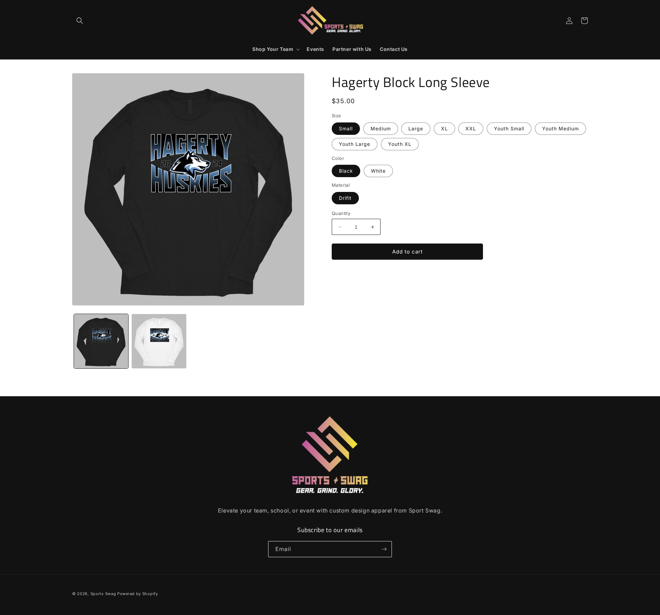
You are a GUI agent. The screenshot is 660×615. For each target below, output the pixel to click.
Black (346, 171)
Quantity (341, 213)
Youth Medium (560, 128)
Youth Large (354, 144)
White (378, 171)
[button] (79, 20)
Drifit (345, 198)
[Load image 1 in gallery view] (101, 341)
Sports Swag (103, 593)
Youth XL (399, 144)
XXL (470, 128)
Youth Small (509, 128)
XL (444, 128)
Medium (381, 128)
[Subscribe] (384, 549)
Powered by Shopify (137, 593)
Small (346, 128)
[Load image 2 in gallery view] (159, 341)
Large (415, 128)
